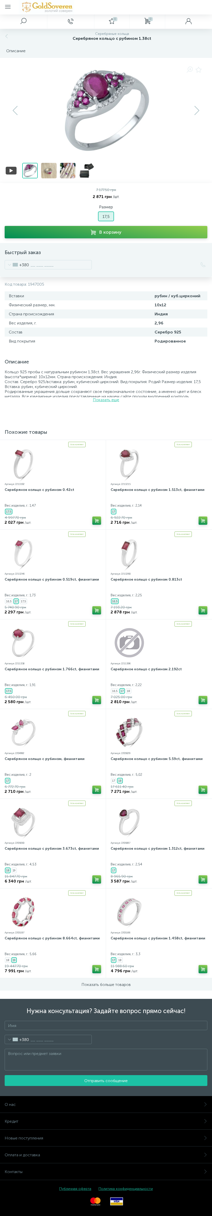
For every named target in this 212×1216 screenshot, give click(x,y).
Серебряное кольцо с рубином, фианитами (45, 759)
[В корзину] (96, 520)
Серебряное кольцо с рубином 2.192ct (146, 669)
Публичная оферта (75, 1189)
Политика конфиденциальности (126, 1189)
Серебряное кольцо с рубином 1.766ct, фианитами (52, 669)
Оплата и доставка (22, 1154)
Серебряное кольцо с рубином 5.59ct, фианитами (157, 759)
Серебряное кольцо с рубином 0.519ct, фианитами (52, 579)
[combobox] (17, 264)
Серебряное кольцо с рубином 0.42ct (39, 490)
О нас (10, 1104)
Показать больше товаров (106, 984)
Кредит (11, 1121)
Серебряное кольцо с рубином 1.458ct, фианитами (158, 938)
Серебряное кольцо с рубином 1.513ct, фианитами (158, 490)
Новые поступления (24, 1138)
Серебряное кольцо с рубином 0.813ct (146, 579)
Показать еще (106, 399)
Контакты (13, 1171)
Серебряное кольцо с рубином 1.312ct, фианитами (158, 848)
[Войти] (188, 21)
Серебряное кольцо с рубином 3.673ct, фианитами (52, 848)
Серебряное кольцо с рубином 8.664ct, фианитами (52, 938)
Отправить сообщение (106, 1080)
